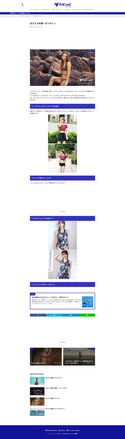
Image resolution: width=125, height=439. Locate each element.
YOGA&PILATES (76, 9)
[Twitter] (54, 315)
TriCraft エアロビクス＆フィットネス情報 (66, 433)
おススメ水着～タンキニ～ (37, 15)
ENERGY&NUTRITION (87, 9)
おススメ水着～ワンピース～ (54, 378)
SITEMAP (62, 430)
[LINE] (87, 315)
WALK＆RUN (67, 9)
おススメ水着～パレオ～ (53, 398)
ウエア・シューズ (38, 27)
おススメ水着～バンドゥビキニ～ (55, 408)
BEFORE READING (52, 430)
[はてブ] (70, 315)
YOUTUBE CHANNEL (73, 430)
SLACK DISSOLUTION (56, 9)
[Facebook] (38, 315)
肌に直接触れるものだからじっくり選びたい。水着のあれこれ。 (51, 297)
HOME (31, 9)
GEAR (28, 15)
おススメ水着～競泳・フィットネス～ (57, 388)
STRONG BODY (45, 9)
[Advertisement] (62, 38)
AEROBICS (37, 9)
